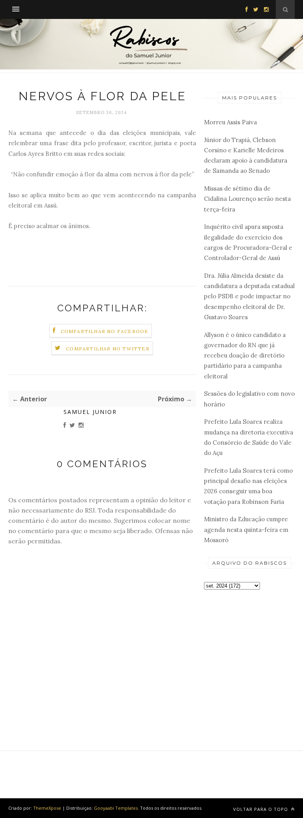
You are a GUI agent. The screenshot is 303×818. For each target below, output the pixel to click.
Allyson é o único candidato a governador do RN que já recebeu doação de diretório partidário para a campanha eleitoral (245, 355)
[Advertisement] (249, 642)
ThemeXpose (47, 808)
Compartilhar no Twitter (108, 349)
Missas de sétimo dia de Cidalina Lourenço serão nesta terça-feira (247, 199)
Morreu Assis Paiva (230, 122)
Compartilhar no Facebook (105, 331)
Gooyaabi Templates (116, 808)
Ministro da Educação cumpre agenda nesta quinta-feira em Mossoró (246, 529)
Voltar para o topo (261, 809)
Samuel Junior (90, 412)
